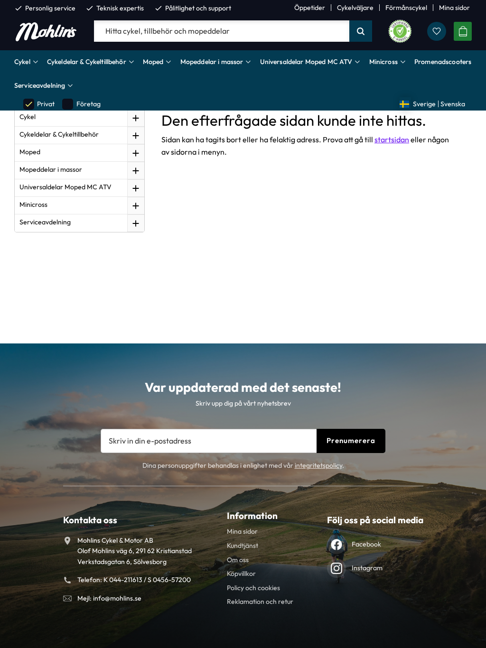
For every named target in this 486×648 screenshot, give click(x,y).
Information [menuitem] (252, 515)
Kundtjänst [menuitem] (242, 545)
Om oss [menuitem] (238, 559)
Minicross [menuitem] (383, 61)
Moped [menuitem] (153, 61)
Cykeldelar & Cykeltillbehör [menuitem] (86, 61)
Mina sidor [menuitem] (454, 7)
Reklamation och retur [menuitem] (260, 601)
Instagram (367, 568)
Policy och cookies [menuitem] (253, 587)
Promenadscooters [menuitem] (442, 61)
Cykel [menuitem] (22, 61)
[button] (436, 31)
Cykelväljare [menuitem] (355, 7)
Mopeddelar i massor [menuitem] (211, 61)
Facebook (366, 544)
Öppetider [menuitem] (309, 7)
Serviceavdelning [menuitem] (39, 85)
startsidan (391, 139)
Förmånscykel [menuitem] (406, 7)
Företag (81, 104)
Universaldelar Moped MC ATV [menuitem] (306, 61)
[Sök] (360, 31)
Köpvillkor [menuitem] (241, 573)
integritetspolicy (318, 465)
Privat (39, 104)
